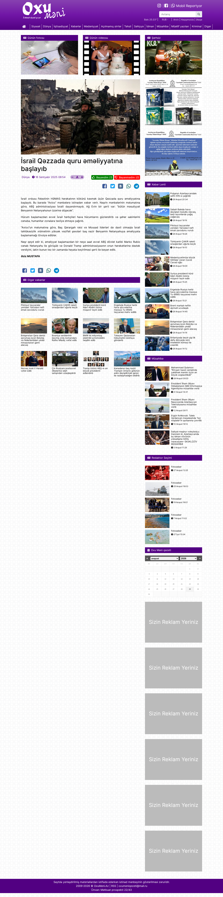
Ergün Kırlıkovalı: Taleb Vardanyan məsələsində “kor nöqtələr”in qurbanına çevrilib (186, 418)
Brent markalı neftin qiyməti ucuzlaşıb (180, 306)
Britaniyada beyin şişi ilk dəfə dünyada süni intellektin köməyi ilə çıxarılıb (182, 341)
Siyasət (35, 26)
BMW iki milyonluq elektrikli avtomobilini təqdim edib (94, 338)
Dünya (47, 26)
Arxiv (176, 19)
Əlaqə (199, 19)
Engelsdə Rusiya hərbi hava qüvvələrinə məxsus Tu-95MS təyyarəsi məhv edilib (125, 308)
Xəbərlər (76, 26)
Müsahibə (162, 26)
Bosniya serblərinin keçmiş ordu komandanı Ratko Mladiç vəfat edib (64, 338)
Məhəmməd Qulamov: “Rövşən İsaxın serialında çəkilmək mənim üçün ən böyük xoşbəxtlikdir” (184, 371)
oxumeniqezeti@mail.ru (133, 886)
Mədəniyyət (91, 26)
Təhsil (127, 26)
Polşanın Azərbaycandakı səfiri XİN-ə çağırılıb (183, 194)
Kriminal (197, 26)
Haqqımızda (187, 19)
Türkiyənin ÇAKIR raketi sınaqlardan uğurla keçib (64, 306)
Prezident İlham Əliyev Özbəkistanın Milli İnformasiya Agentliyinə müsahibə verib (186, 386)
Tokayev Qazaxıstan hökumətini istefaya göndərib (124, 338)
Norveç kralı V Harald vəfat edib (32, 369)
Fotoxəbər (176, 467)
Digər (207, 26)
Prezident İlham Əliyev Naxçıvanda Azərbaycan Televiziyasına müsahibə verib (184, 403)
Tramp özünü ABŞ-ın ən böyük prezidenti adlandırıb (95, 370)
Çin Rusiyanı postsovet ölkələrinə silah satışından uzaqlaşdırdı (64, 370)
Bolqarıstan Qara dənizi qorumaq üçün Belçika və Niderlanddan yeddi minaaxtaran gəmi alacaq (33, 340)
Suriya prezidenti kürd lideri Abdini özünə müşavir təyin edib (94, 307)
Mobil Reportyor (188, 6)
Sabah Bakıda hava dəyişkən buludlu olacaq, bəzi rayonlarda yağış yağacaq (183, 213)
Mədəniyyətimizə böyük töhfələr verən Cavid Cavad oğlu (182, 260)
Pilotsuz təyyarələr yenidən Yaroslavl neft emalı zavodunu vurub (32, 307)
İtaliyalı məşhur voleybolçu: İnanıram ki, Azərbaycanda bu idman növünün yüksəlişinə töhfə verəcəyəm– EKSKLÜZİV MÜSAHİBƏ (185, 437)
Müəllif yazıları (180, 26)
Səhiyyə (139, 26)
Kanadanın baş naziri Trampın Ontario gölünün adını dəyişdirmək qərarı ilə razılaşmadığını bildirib (127, 372)
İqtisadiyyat (61, 26)
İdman (150, 26)
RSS (113, 886)
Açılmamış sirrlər (111, 26)
